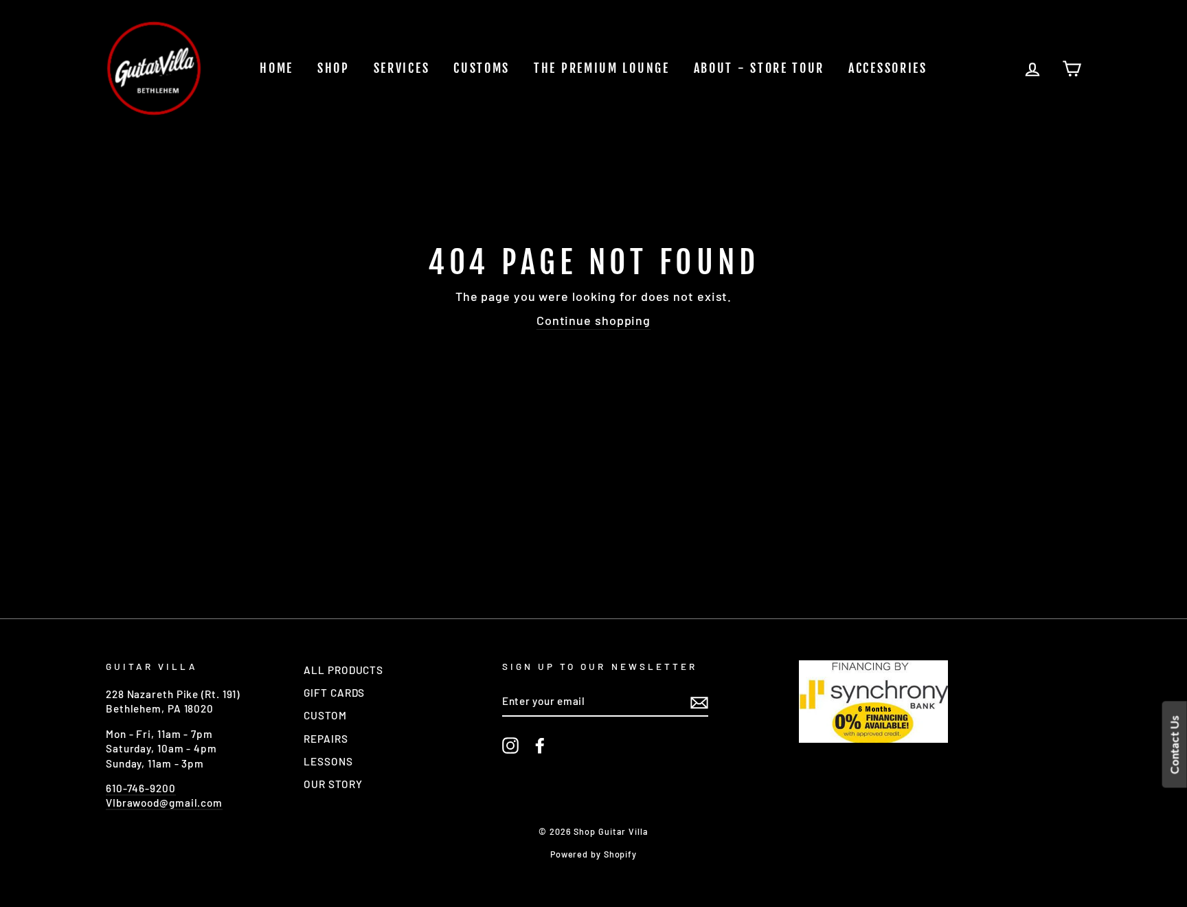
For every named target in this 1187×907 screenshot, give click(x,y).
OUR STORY (333, 784)
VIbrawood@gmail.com (164, 802)
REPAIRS (326, 738)
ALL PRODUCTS (343, 670)
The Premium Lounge (602, 68)
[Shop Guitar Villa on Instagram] (510, 745)
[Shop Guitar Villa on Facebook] (540, 745)
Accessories (887, 68)
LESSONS (328, 761)
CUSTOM (325, 715)
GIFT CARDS (334, 692)
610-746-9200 (141, 788)
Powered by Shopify (593, 854)
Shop (333, 68)
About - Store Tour (759, 68)
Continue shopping (593, 320)
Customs (481, 68)
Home (276, 68)
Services (402, 68)
